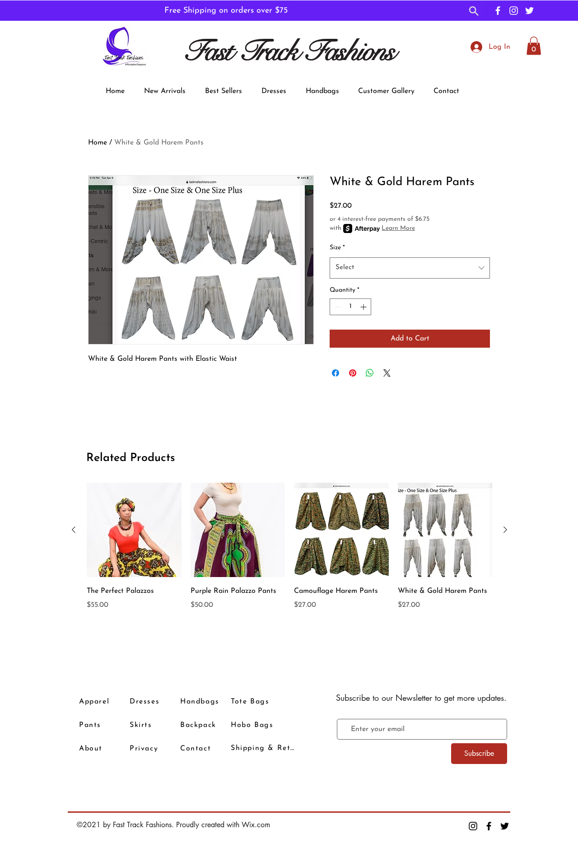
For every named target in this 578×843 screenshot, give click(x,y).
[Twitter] (529, 10)
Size (337, 247)
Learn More (398, 228)
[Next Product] (505, 529)
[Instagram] (513, 10)
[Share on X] (387, 373)
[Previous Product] (73, 529)
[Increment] (364, 307)
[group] (289, 560)
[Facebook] (497, 10)
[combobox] (410, 268)
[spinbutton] (350, 307)
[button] (474, 11)
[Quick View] (134, 530)
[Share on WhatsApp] (369, 373)
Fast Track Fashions (289, 51)
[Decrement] (336, 307)
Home (97, 142)
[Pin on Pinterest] (352, 373)
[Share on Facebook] (335, 373)
